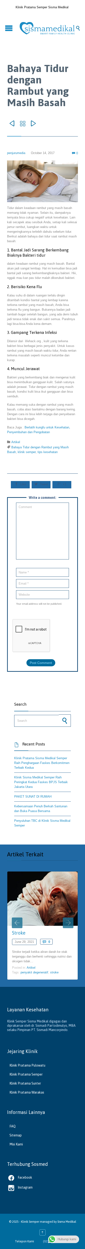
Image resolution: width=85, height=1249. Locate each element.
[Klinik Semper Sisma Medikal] (47, 28)
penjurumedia (16, 153)
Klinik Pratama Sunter (25, 1083)
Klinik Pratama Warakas (26, 1092)
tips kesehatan (48, 452)
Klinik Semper (30, 1221)
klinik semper (27, 452)
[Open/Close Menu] (9, 28)
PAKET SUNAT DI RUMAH (32, 796)
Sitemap (15, 1135)
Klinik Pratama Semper (26, 1074)
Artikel (15, 442)
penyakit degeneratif (34, 972)
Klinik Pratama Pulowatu (27, 1065)
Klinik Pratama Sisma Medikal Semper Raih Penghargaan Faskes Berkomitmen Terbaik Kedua (41, 762)
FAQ (12, 1126)
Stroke (19, 933)
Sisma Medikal (66, 1221)
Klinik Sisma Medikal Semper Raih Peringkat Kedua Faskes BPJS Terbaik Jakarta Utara (41, 782)
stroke (54, 972)
